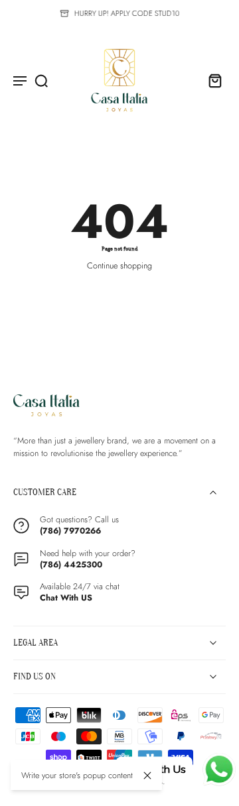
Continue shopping (119, 266)
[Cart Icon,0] (211, 80)
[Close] (147, 775)
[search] (41, 80)
